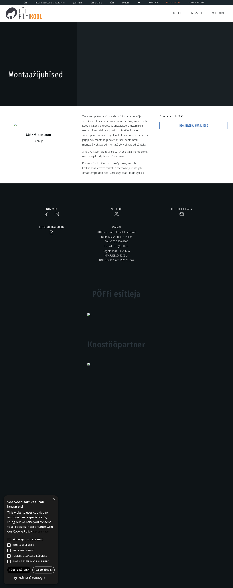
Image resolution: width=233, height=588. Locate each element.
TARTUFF (125, 2)
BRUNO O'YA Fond (196, 2)
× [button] (54, 499)
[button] (31, 578)
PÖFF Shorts (96, 2)
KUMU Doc (153, 2)
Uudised (178, 13)
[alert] (31, 539)
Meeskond (218, 13)
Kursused (197, 13)
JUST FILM (77, 2)
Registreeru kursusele (193, 125)
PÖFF (25, 2)
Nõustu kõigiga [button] (19, 569)
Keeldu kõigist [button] (43, 569)
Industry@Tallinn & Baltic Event (50, 2)
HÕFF (112, 2)
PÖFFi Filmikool (173, 2)
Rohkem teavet (41, 531)
